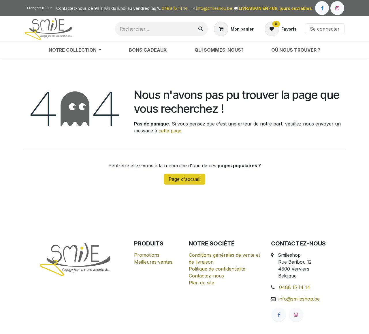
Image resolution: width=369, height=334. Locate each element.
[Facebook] (322, 8)
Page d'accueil (184, 179)
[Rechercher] (200, 29)
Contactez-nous (206, 276)
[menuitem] (74, 50)
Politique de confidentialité (217, 269)
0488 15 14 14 (294, 287)
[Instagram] (337, 8)
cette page (170, 131)
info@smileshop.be (299, 299)
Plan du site (201, 283)
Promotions (146, 255)
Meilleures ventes (153, 262)
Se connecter (325, 29)
